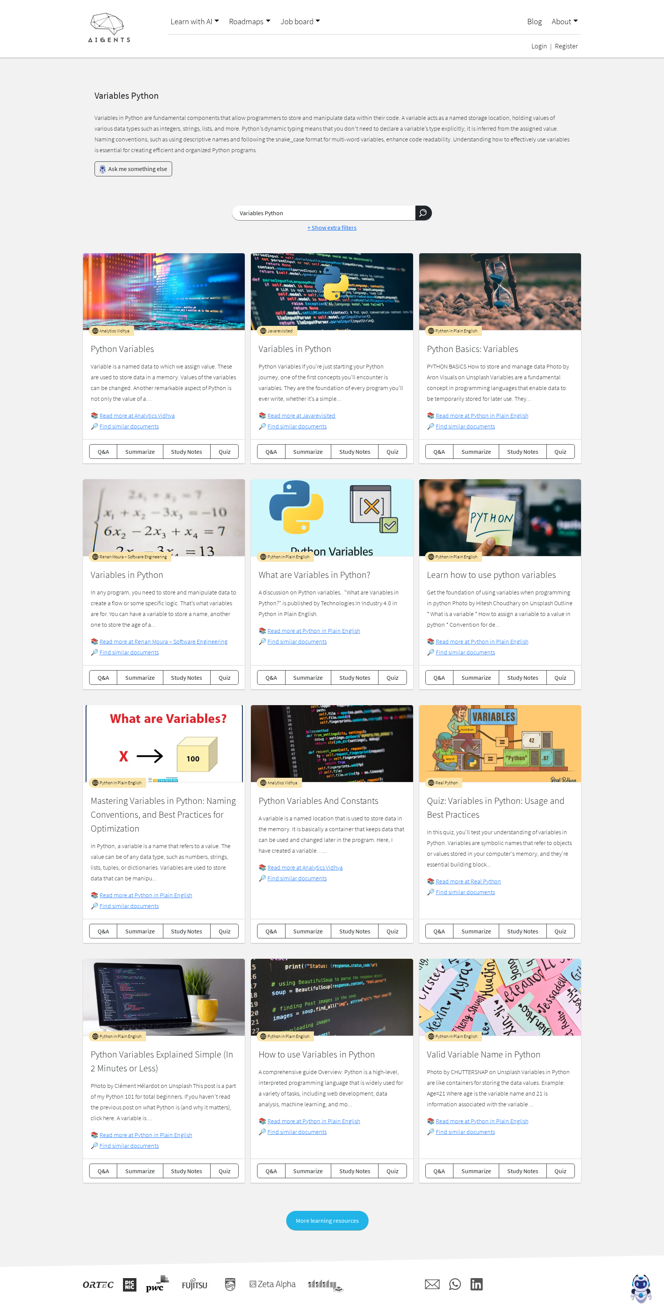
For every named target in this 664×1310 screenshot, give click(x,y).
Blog (534, 22)
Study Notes (186, 451)
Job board (297, 22)
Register (566, 46)
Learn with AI (191, 22)
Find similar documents (129, 426)
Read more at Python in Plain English (482, 415)
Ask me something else (137, 169)
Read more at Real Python (468, 881)
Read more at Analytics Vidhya (137, 415)
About (561, 22)
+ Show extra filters (332, 227)
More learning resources (327, 1220)
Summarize (140, 451)
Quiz (225, 451)
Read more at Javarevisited (301, 415)
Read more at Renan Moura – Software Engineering (163, 641)
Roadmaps (246, 22)
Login (539, 46)
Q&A (103, 451)
